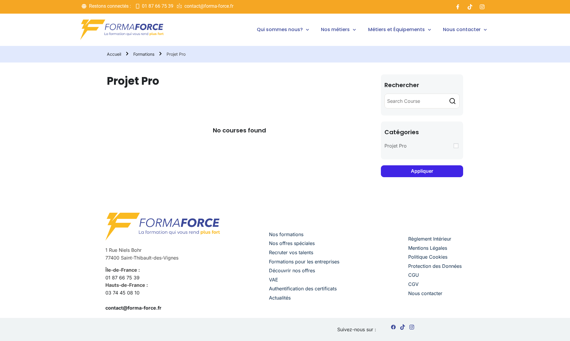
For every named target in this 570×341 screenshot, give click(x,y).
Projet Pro (395, 146)
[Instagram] (482, 6)
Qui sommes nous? (280, 29)
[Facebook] (457, 6)
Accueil (114, 54)
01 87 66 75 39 (122, 278)
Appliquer (422, 171)
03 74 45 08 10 (122, 293)
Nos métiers (335, 29)
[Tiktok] (470, 6)
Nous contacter (462, 29)
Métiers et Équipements (396, 29)
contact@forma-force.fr (133, 308)
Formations (143, 54)
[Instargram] (411, 328)
